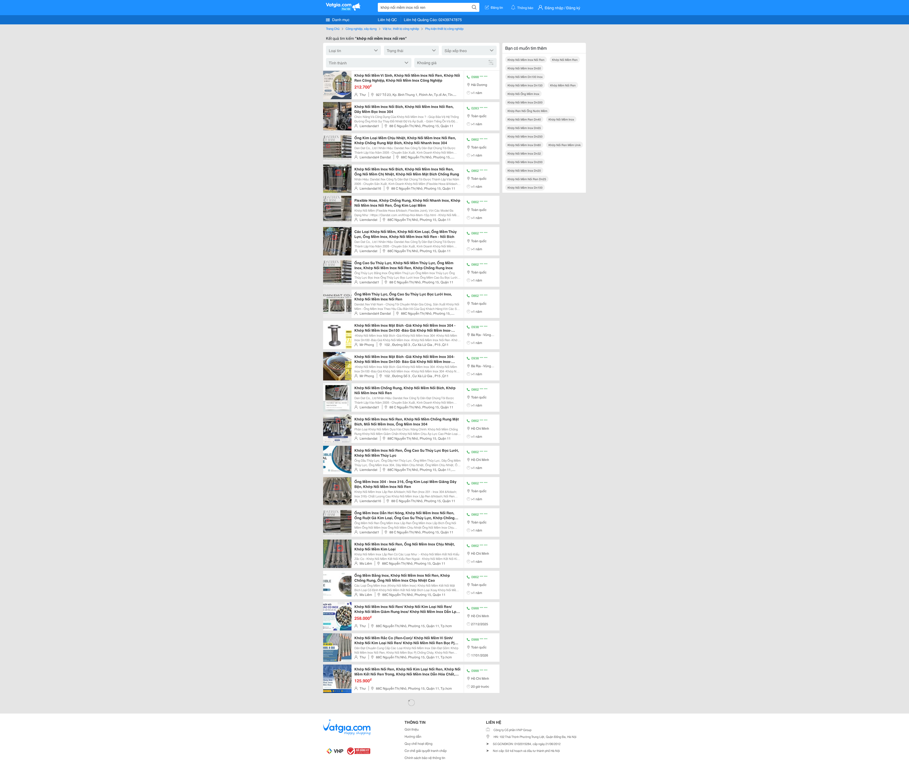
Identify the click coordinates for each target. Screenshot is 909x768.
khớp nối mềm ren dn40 (524, 119)
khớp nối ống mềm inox (523, 94)
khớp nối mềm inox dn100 (525, 187)
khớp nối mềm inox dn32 (524, 153)
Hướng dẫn (413, 736)
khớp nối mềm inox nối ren (526, 60)
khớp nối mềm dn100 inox (525, 77)
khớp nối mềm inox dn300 (525, 102)
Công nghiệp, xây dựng (361, 28)
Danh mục (340, 19)
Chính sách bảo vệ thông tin (425, 757)
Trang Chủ (332, 28)
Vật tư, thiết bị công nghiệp (401, 28)
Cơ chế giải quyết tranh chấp (426, 750)
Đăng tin (497, 7)
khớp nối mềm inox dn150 (525, 85)
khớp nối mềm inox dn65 (524, 128)
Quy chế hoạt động (418, 743)
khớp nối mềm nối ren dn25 (527, 179)
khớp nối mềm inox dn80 (524, 145)
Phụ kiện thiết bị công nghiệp (444, 28)
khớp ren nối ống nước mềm (527, 111)
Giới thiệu (412, 729)
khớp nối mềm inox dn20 (524, 170)
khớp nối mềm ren (565, 60)
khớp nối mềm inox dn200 (525, 162)
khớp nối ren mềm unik (564, 145)
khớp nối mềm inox (561, 119)
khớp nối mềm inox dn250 (525, 136)
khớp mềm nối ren (563, 85)
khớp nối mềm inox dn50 (524, 68)
